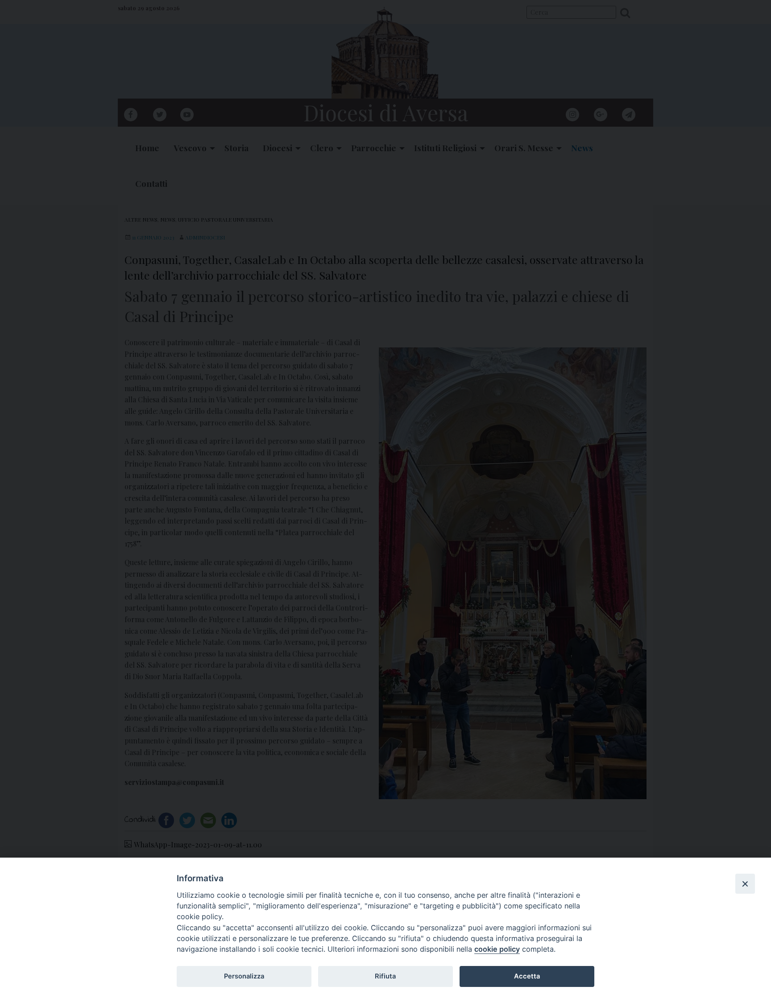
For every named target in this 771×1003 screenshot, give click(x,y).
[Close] (745, 883)
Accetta (527, 976)
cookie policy (497, 949)
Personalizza (244, 976)
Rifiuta (385, 976)
